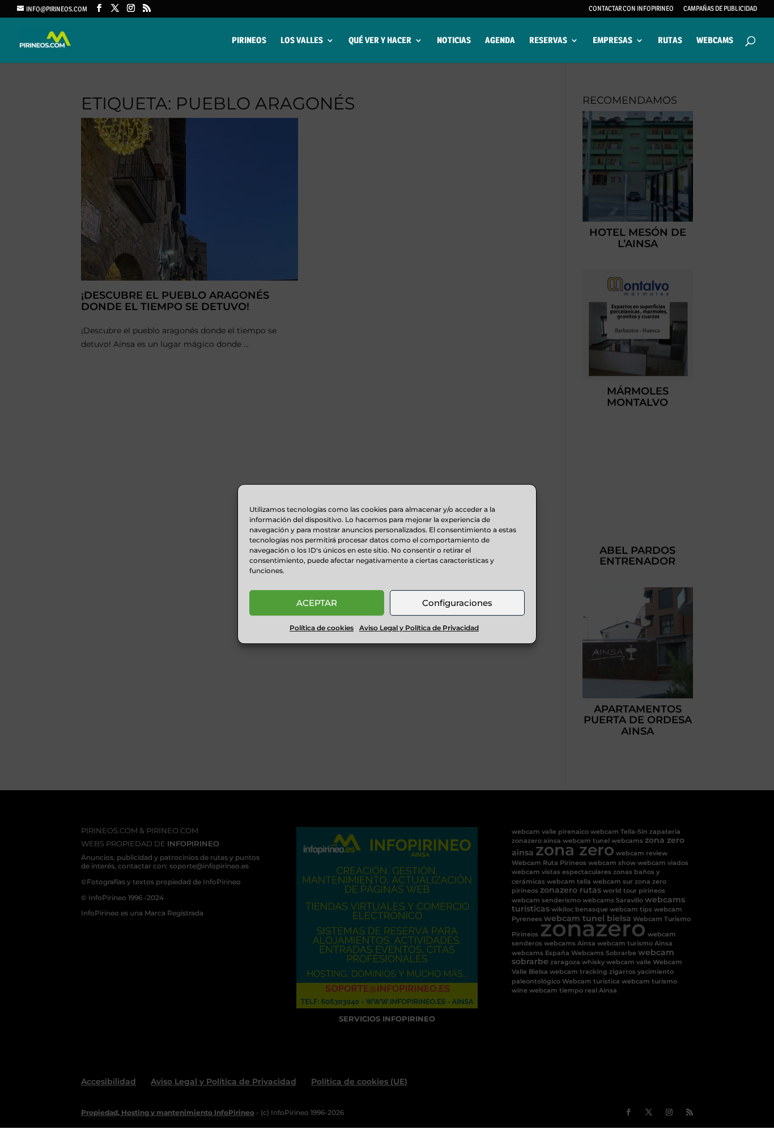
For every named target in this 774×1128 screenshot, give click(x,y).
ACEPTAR (316, 602)
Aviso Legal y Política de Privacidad (419, 628)
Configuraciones (457, 602)
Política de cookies (322, 628)
